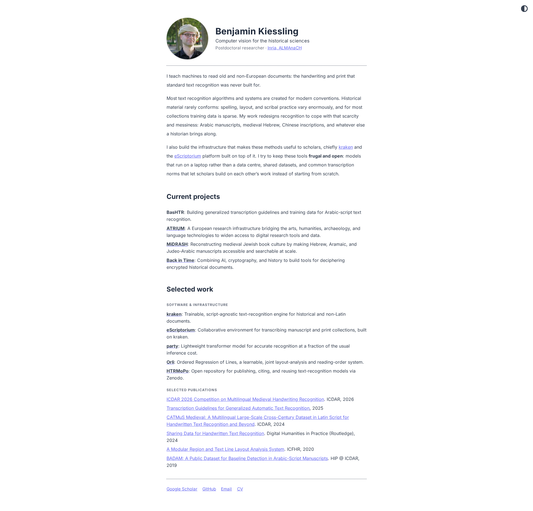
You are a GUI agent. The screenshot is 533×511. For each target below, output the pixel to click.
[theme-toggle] (524, 9)
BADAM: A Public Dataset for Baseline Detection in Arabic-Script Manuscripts (247, 458)
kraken (346, 147)
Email (226, 489)
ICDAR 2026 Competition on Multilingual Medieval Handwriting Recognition (245, 399)
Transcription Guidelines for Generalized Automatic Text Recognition (238, 408)
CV (240, 489)
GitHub (209, 489)
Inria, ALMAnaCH (285, 47)
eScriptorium (187, 156)
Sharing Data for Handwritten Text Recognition (215, 433)
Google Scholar (182, 489)
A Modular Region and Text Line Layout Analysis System (225, 449)
